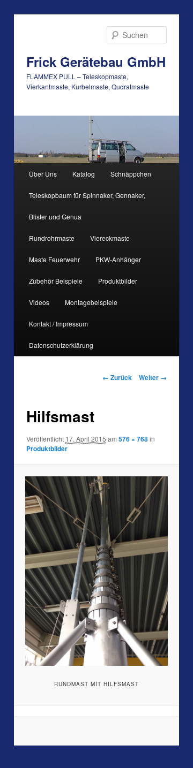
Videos (39, 302)
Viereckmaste (110, 237)
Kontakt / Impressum (58, 323)
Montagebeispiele (91, 302)
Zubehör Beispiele (56, 280)
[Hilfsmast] (96, 571)
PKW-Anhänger (118, 259)
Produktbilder (117, 280)
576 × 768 (133, 439)
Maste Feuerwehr (54, 259)
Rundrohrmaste (52, 237)
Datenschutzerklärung (61, 344)
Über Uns (43, 173)
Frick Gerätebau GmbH (96, 61)
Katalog (83, 173)
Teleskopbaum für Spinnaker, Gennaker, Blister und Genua (87, 206)
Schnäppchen (130, 173)
